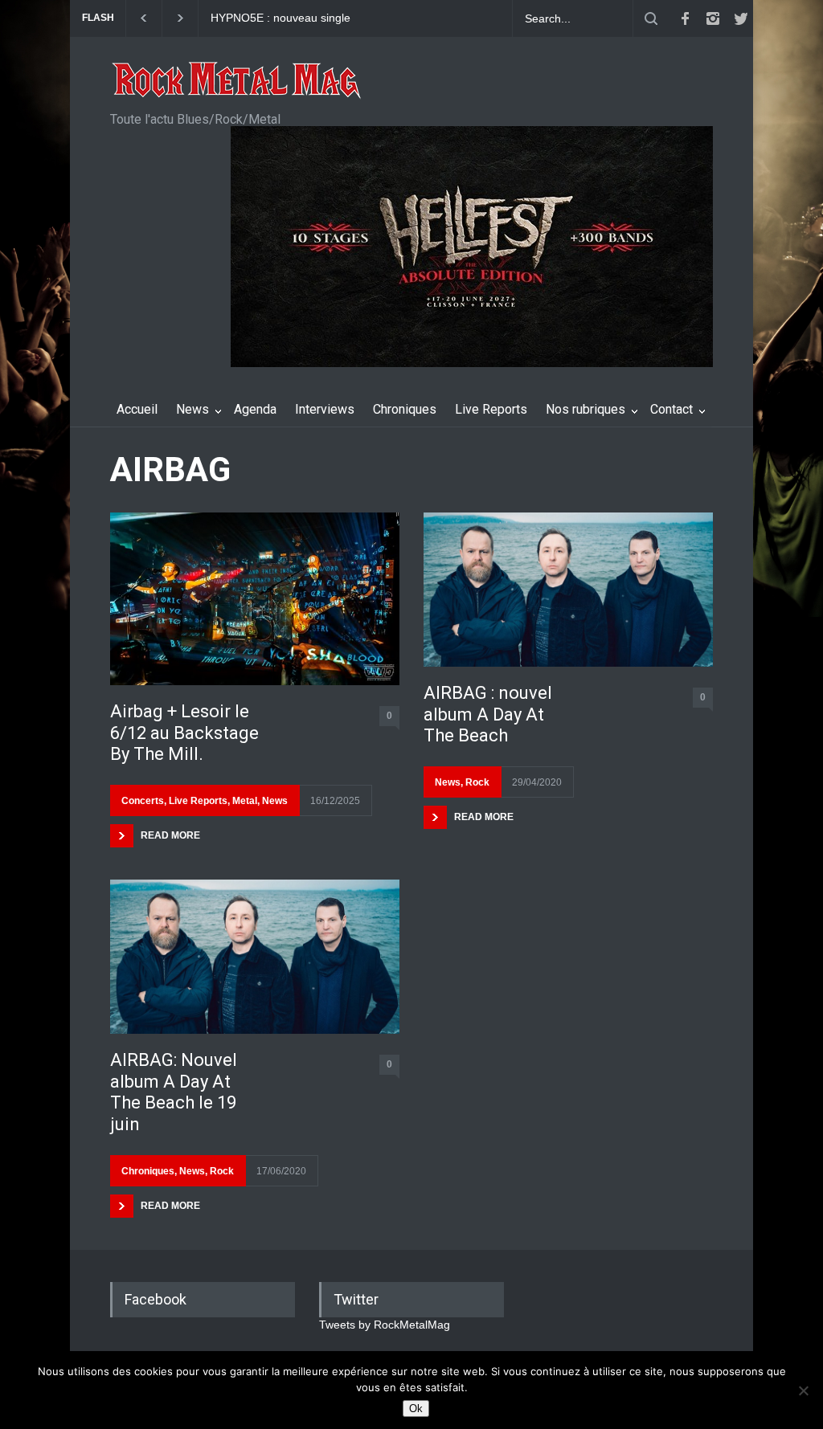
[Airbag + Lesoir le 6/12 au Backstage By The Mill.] (254, 598)
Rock (222, 1171)
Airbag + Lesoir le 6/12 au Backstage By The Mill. (184, 732)
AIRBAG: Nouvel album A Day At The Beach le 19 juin (173, 1091)
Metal (244, 800)
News (192, 409)
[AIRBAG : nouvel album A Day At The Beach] (568, 589)
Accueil (137, 409)
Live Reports (491, 409)
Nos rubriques (585, 409)
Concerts (142, 800)
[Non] (803, 1390)
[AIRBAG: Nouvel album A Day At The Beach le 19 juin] (254, 957)
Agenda (255, 409)
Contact (671, 409)
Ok (416, 1408)
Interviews (324, 409)
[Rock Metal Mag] (237, 82)
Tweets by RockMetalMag (384, 1324)
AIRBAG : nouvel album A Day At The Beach (488, 714)
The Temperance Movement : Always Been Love (298, 18)
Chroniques (404, 409)
